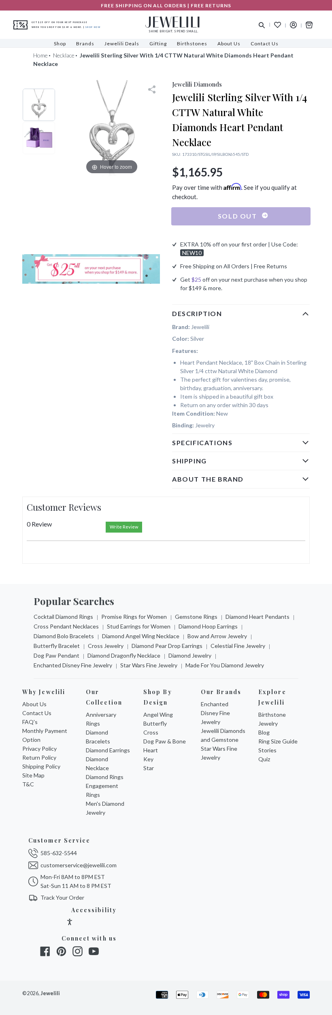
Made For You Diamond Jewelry (224, 665)
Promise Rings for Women (134, 616)
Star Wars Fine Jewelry (148, 665)
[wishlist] (277, 24)
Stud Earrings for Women (138, 626)
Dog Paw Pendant (56, 655)
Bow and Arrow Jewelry (217, 636)
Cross (150, 732)
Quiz (264, 759)
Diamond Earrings (108, 750)
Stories (267, 750)
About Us (34, 704)
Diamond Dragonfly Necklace (123, 655)
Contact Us (36, 712)
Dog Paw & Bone (164, 741)
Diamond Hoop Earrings (208, 626)
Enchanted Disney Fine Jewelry (73, 665)
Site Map (33, 775)
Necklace (63, 55)
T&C (28, 784)
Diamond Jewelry (189, 655)
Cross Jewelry (105, 645)
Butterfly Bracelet (57, 645)
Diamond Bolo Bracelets (64, 636)
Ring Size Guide (278, 741)
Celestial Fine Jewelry (238, 645)
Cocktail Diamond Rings (63, 616)
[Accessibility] (69, 922)
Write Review (124, 526)
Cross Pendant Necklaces (66, 626)
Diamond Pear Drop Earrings (167, 645)
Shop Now (92, 27)
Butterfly (155, 723)
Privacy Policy (39, 748)
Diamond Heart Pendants (257, 616)
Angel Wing (158, 714)
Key (148, 759)
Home (40, 55)
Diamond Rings (104, 776)
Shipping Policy (41, 766)
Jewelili (50, 993)
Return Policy (39, 757)
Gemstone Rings (196, 616)
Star (148, 767)
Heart (150, 750)
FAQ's (30, 721)
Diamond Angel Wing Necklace (140, 636)
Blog (264, 732)
